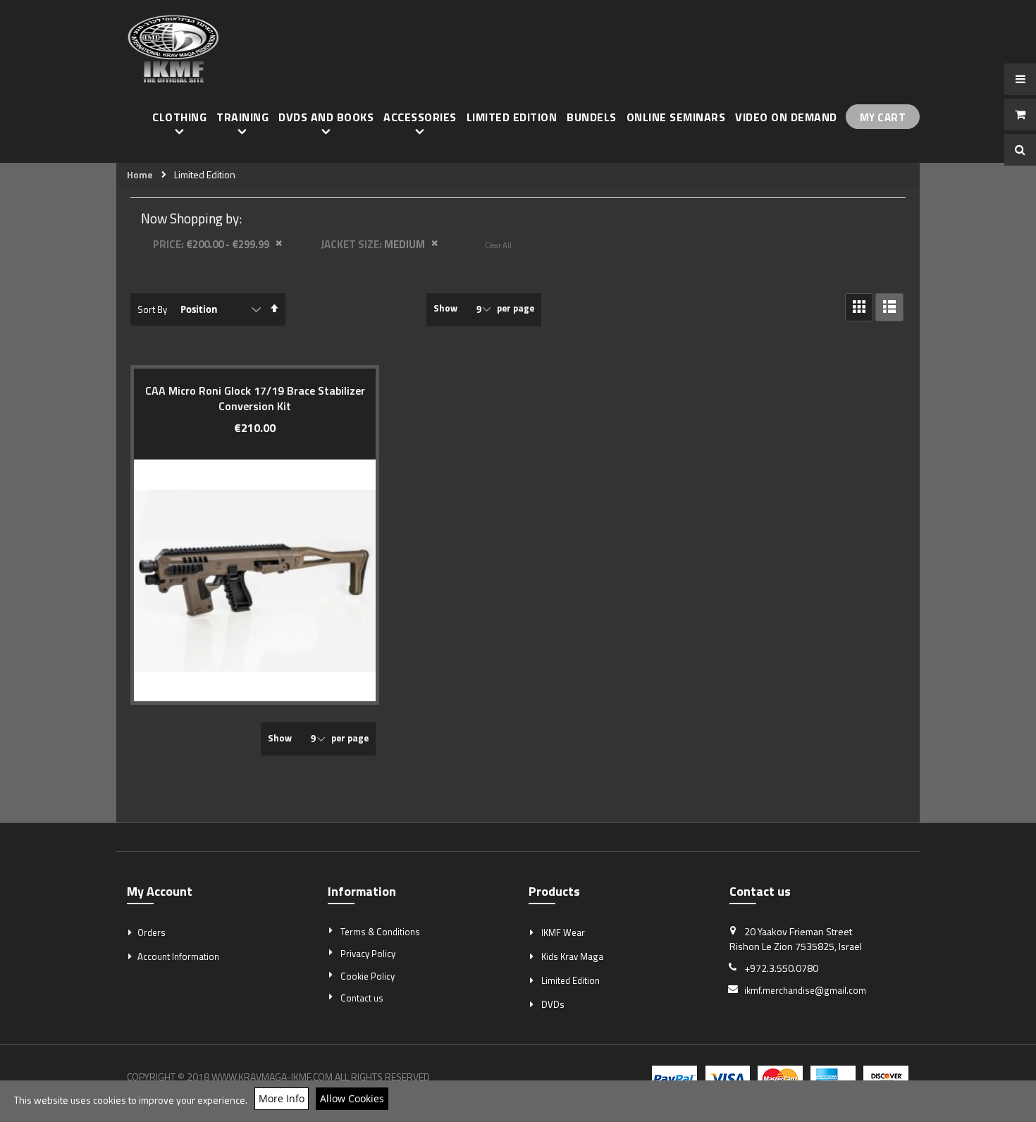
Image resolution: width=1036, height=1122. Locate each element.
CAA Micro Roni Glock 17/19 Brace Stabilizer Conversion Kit (255, 398)
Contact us (361, 998)
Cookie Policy (367, 976)
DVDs (553, 1004)
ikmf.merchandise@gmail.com (805, 990)
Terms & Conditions (380, 932)
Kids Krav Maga (572, 956)
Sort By (152, 309)
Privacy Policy (367, 954)
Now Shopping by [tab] (190, 218)
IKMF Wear (563, 932)
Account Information (178, 956)
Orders (151, 932)
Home (140, 175)
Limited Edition (570, 980)
